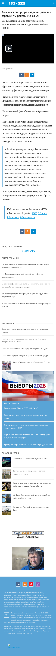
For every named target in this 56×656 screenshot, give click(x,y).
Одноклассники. (27, 217)
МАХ (34, 213)
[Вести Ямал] (19, 3)
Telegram (42, 213)
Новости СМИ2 (28, 251)
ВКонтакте (13, 217)
